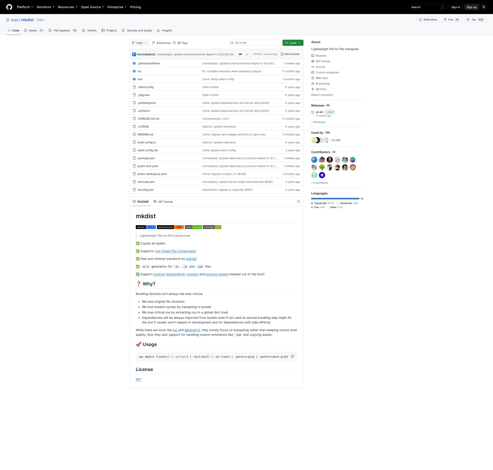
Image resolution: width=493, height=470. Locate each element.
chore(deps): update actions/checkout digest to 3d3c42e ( (194, 54)
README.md (145, 134)
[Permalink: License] (133, 369)
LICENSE (143, 126)
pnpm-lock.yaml (148, 166)
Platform (23, 7)
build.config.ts (147, 142)
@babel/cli (192, 330)
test (140, 79)
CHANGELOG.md (148, 118)
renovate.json (146, 181)
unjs (14, 20)
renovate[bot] (146, 54)
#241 (269, 181)
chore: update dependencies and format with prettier (235, 102)
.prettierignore (147, 102)
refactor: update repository (219, 126)
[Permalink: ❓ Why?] (133, 283)
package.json (146, 158)
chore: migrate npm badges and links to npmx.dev (234, 134)
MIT (138, 379)
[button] (293, 356)
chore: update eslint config (219, 150)
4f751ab (257, 54)
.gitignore (144, 95)
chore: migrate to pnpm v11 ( (220, 173)
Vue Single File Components (175, 251)
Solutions (44, 7)
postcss (159, 274)
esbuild (191, 259)
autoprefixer (176, 274)
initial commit (210, 87)
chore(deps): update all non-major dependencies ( (234, 181)
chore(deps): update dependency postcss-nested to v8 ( (238, 158)
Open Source (91, 7)
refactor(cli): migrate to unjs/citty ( (223, 189)
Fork (453, 19)
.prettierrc (144, 110)
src (140, 71)
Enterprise (115, 7)
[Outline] (298, 201)
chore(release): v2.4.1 (215, 118)
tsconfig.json (146, 189)
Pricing (135, 7)
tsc (175, 330)
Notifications (430, 19)
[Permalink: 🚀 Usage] (133, 344)
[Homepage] (9, 7)
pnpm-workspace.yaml (152, 173)
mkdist (27, 20)
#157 (248, 189)
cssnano (192, 274)
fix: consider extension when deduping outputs (231, 71)
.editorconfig (146, 87)
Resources (66, 7)
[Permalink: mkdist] (133, 216)
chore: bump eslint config (218, 79)
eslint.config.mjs (148, 150)
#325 (242, 173)
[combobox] (256, 43)
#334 (234, 54)
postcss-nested (217, 274)
